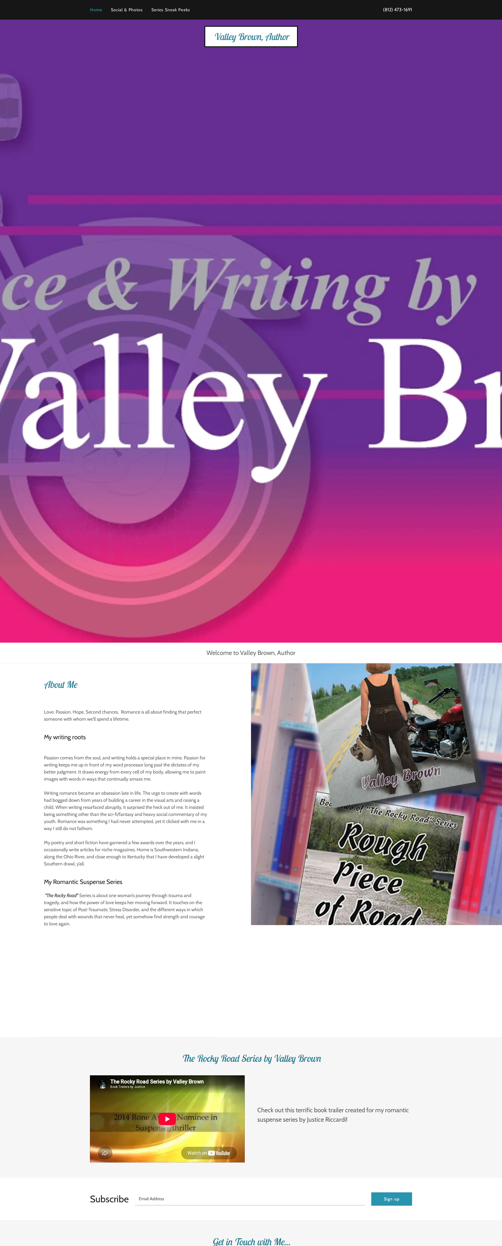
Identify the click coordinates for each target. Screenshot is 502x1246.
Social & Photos (127, 9)
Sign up (392, 1199)
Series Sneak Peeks (170, 9)
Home (96, 9)
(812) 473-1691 (397, 10)
